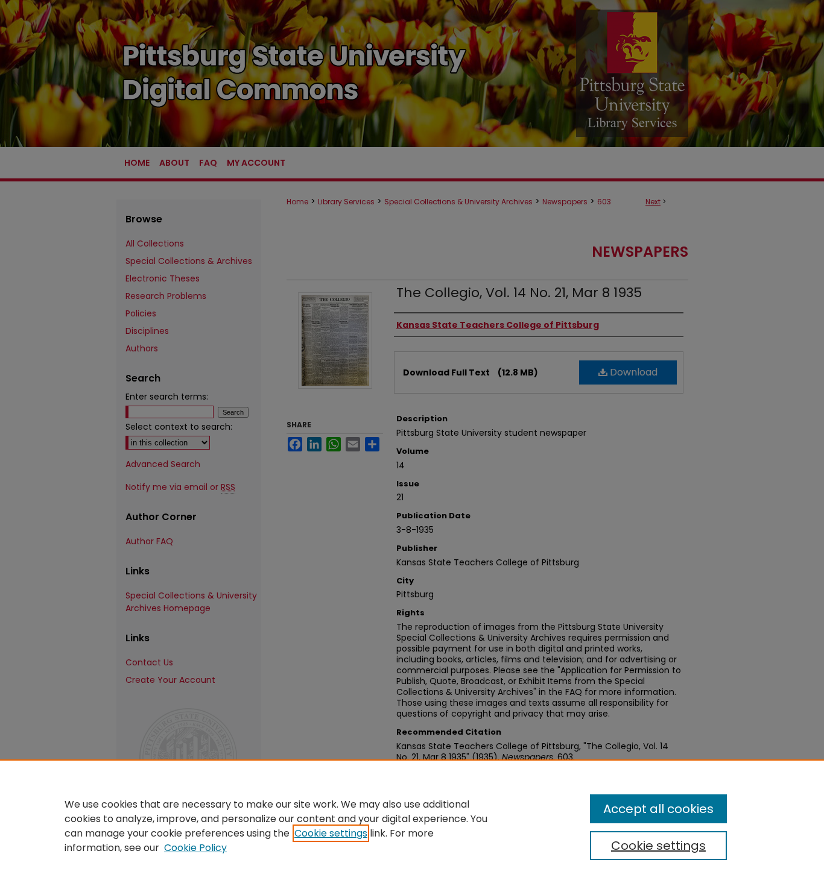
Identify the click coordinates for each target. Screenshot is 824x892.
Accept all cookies (658, 808)
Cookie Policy (195, 848)
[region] (412, 825)
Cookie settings (330, 833)
